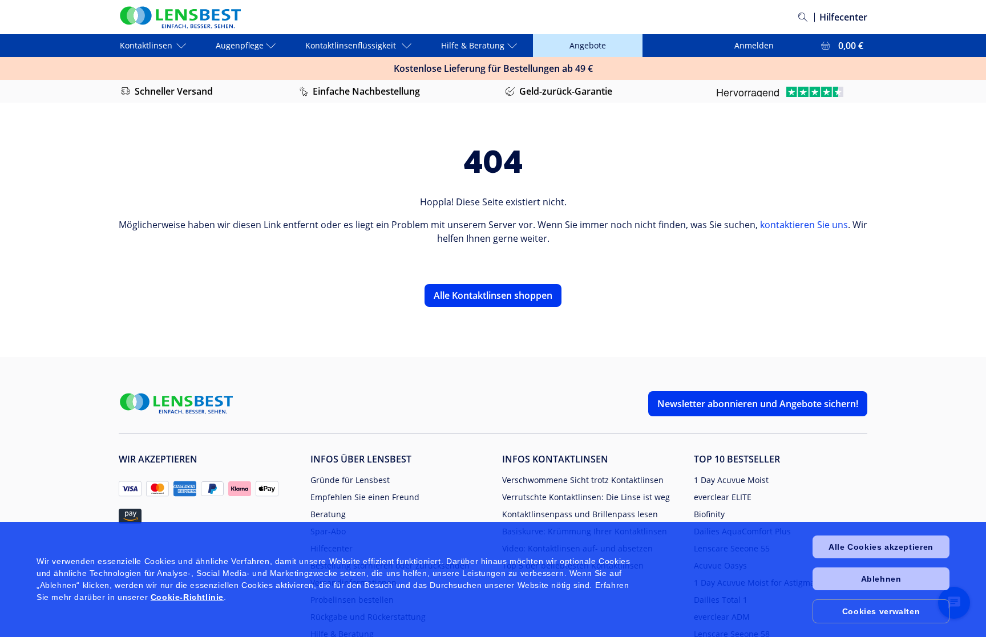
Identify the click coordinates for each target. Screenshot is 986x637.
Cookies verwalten (881, 611)
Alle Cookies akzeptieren (881, 546)
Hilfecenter (843, 17)
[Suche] (803, 17)
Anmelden (754, 45)
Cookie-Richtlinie (187, 597)
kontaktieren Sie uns (804, 224)
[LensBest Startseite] (180, 17)
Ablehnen (881, 578)
